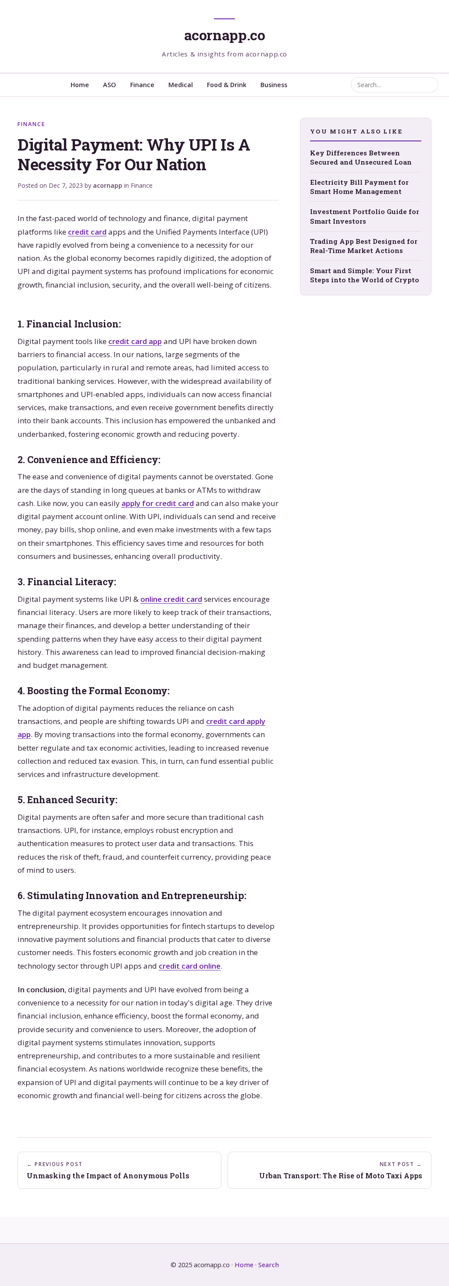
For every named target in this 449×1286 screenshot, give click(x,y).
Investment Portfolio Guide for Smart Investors (364, 216)
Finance (142, 85)
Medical (180, 85)
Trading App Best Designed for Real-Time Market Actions (363, 246)
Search (268, 1265)
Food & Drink (226, 85)
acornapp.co (224, 34)
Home (80, 85)
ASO (109, 85)
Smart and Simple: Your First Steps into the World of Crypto (364, 275)
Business (273, 85)
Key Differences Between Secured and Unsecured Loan (361, 157)
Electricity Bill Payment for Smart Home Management (359, 187)
